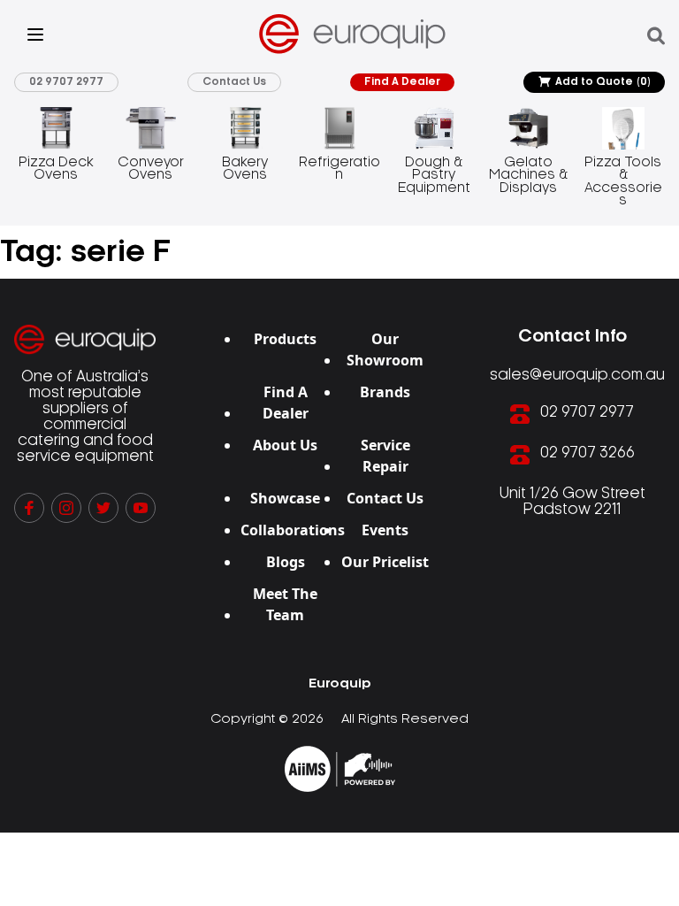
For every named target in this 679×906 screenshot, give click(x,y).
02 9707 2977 (66, 82)
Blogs (285, 562)
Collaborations (292, 530)
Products (285, 339)
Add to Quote (603, 82)
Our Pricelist (385, 562)
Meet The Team (285, 604)
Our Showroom (385, 349)
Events (385, 530)
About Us (285, 445)
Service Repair (385, 455)
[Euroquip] (340, 769)
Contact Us (234, 82)
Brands (385, 392)
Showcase (285, 498)
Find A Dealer (402, 82)
